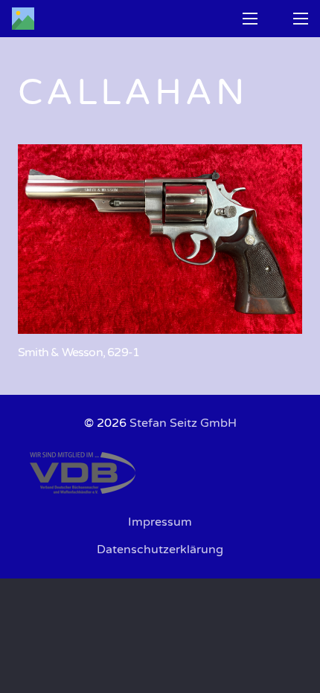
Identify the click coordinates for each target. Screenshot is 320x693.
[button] (250, 18)
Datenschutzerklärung (160, 549)
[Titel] (23, 18)
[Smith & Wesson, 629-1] (160, 239)
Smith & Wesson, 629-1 (78, 352)
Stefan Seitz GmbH (183, 423)
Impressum (160, 522)
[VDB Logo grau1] (160, 473)
